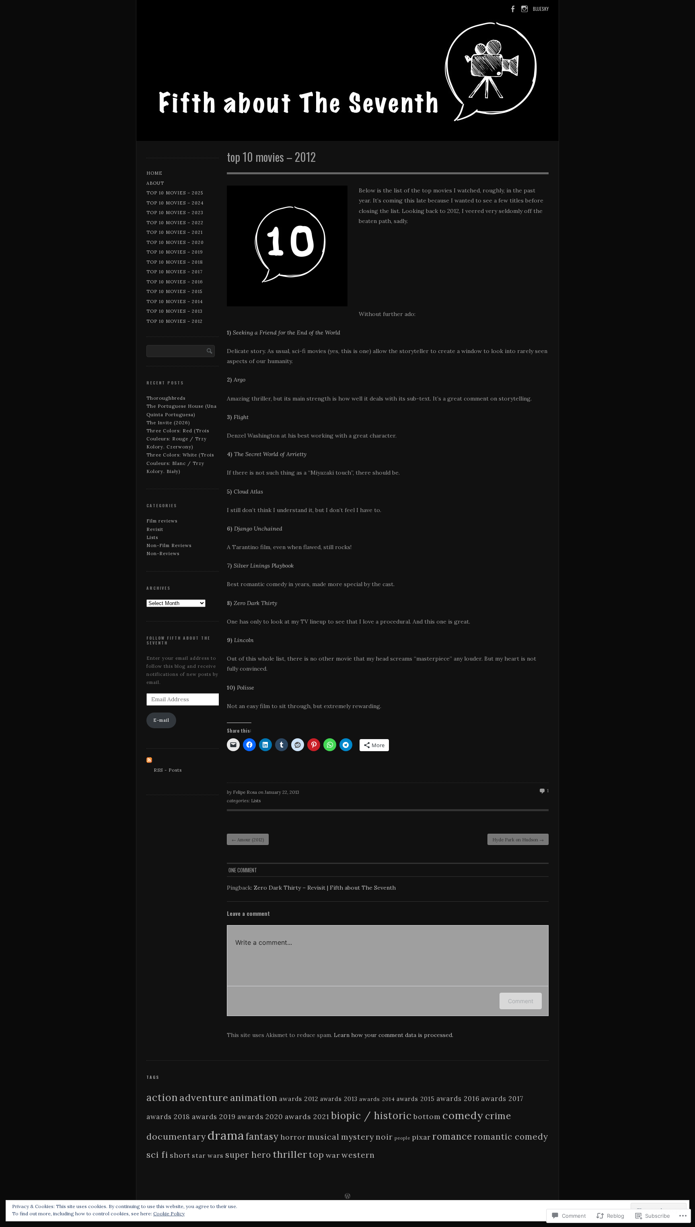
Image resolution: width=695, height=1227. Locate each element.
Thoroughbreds (165, 398)
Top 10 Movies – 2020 (175, 242)
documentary (176, 1136)
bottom (427, 1116)
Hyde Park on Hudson (518, 840)
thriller (290, 1154)
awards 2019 (214, 1116)
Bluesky (541, 9)
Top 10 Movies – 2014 (174, 301)
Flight (241, 417)
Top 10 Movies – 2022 (175, 222)
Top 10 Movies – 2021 (174, 232)
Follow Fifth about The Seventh (178, 640)
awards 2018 (168, 1116)
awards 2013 (339, 1099)
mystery (357, 1137)
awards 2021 (307, 1116)
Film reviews (161, 521)
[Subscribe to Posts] (149, 770)
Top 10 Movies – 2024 (175, 203)
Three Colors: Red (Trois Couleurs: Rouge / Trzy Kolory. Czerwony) (177, 439)
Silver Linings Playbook (264, 565)
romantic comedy (511, 1136)
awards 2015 (416, 1099)
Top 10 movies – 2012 (174, 321)
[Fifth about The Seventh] (347, 72)
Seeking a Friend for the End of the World (286, 332)
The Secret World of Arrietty (270, 454)
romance (452, 1136)
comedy (462, 1115)
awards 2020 (260, 1116)
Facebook (511, 13)
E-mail (161, 720)
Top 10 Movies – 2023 (175, 212)
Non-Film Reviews (168, 545)
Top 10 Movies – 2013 (174, 311)
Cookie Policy (169, 1213)
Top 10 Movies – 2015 (174, 291)
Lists (256, 801)
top (316, 1154)
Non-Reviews (162, 553)
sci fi (157, 1154)
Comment (520, 1001)
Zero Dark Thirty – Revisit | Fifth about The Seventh (325, 887)
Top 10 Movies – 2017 (174, 272)
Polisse (245, 687)
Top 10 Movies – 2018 (174, 262)
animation (254, 1097)
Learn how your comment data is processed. (393, 1035)
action (162, 1097)
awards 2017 (502, 1099)
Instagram (524, 13)
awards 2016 (457, 1099)
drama (226, 1135)
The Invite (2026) (168, 423)
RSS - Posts (168, 770)
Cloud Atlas (248, 491)
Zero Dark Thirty (255, 603)
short (180, 1155)
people (402, 1138)
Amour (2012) (248, 840)
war (333, 1155)
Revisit (154, 529)
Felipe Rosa (245, 792)
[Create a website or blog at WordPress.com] (347, 1197)
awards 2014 (377, 1099)
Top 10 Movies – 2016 (174, 282)
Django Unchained (258, 528)
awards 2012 (299, 1099)
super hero (248, 1154)
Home (154, 173)
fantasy (262, 1136)
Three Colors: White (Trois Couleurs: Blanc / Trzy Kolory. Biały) (180, 463)
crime (498, 1116)
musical (323, 1137)
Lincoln (244, 640)
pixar (421, 1137)
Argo (239, 379)
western (358, 1155)
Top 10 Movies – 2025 (174, 193)
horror (293, 1137)
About (155, 183)
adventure (203, 1097)
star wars (208, 1155)
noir (384, 1137)
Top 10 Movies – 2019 (174, 252)
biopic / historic (371, 1115)
